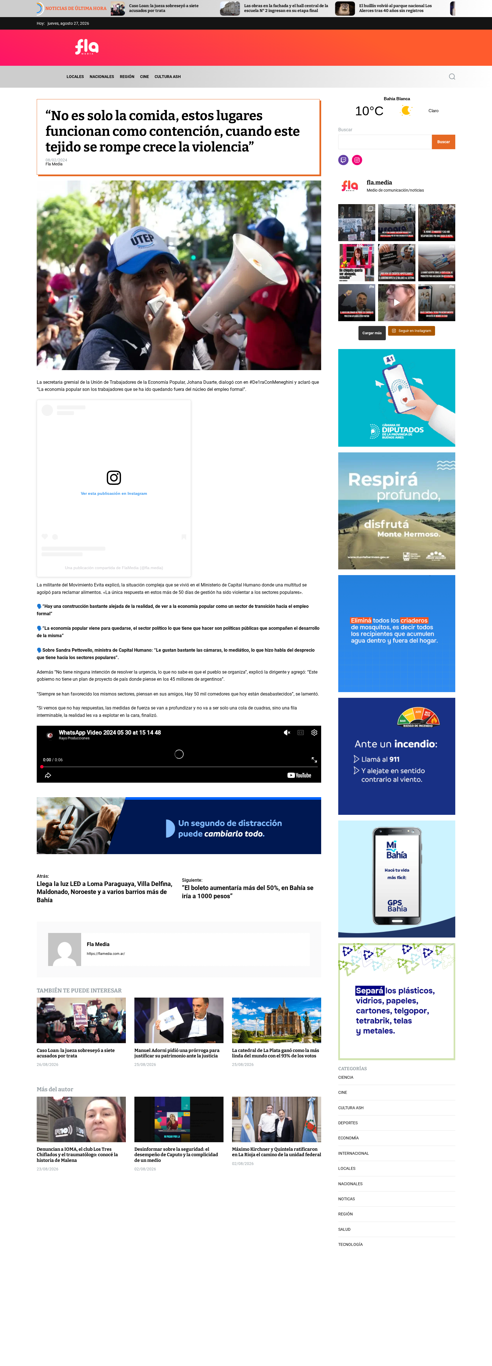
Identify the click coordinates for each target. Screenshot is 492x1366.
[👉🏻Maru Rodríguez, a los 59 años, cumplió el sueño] (356, 262)
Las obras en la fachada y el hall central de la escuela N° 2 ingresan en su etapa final (187, 8)
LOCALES (75, 76)
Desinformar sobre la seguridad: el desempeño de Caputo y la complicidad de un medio (176, 1154)
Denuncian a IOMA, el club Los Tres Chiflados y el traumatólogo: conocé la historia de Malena (77, 1154)
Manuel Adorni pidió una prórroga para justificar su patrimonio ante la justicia (412, 8)
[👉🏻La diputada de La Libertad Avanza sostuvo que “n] (396, 302)
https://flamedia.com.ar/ (106, 953)
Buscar (345, 129)
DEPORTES (348, 1123)
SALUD (344, 1229)
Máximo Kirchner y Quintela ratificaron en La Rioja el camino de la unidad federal (276, 1151)
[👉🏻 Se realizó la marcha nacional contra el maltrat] (356, 222)
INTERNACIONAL (353, 1153)
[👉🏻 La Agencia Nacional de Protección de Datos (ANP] (436, 302)
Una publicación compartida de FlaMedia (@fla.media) (114, 567)
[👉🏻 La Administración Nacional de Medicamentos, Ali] (436, 262)
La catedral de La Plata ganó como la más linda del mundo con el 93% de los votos (275, 1052)
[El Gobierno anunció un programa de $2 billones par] (396, 262)
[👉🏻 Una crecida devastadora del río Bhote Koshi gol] (436, 222)
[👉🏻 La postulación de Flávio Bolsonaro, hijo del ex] (356, 302)
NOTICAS (346, 1199)
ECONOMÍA (348, 1138)
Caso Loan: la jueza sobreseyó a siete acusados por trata (76, 1052)
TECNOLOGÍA (350, 1244)
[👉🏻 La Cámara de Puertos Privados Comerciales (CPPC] (396, 222)
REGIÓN (127, 76)
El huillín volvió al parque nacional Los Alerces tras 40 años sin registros (296, 8)
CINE (144, 76)
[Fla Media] (64, 949)
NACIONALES (102, 76)
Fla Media (54, 164)
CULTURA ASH (168, 76)
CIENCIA (345, 1077)
